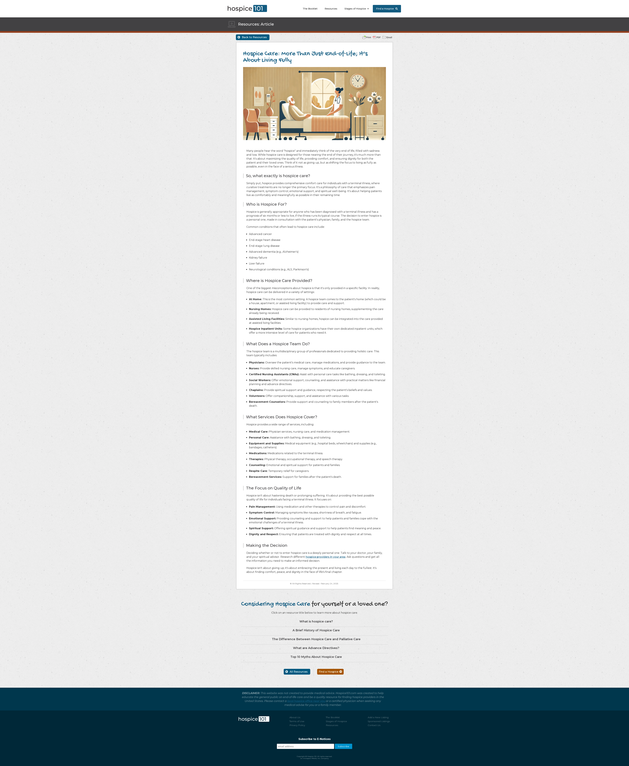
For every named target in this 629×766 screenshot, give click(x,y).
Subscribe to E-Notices (314, 739)
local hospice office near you (306, 701)
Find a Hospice (387, 8)
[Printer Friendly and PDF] (377, 37)
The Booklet (310, 8)
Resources (331, 8)
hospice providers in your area (325, 556)
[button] (356, 8)
